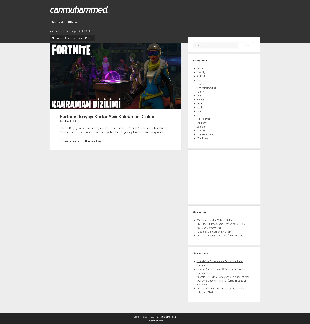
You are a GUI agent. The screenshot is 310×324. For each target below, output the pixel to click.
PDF (199, 115)
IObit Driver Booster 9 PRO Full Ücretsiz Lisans (220, 235)
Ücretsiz (201, 130)
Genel (199, 95)
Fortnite (200, 91)
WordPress (202, 138)
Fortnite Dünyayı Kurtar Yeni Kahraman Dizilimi (115, 76)
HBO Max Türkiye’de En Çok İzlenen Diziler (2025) (221, 224)
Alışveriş (201, 72)
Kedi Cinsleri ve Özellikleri (209, 228)
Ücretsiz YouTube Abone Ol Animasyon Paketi (220, 261)
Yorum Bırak (94, 141)
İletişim (74, 22)
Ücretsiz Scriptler (205, 134)
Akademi (201, 68)
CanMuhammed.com (166, 317)
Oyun (199, 111)
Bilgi (199, 80)
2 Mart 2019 (70, 121)
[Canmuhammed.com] (80, 12)
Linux (199, 103)
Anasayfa (59, 22)
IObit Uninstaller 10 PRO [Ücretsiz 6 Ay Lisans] (219, 288)
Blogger (201, 84)
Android (201, 76)
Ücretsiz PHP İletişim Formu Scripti (214, 277)
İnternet (200, 99)
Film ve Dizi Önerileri (207, 88)
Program (201, 123)
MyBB (200, 107)
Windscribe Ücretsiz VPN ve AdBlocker (216, 220)
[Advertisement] (224, 177)
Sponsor (201, 126)
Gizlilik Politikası (155, 321)
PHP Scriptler (203, 119)
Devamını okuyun (72, 142)
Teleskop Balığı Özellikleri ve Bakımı (214, 231)
